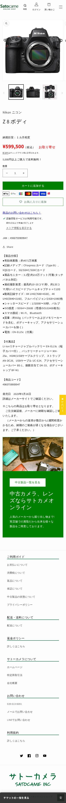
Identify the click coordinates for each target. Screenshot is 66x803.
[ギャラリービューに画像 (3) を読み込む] (49, 92)
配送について (15, 625)
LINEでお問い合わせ (18, 719)
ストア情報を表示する (19, 228)
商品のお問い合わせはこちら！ (22, 212)
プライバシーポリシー (20, 604)
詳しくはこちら (16, 646)
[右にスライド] (62, 93)
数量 (5, 166)
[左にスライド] (4, 93)
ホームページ (15, 667)
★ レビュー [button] (62, 405)
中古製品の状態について (21, 596)
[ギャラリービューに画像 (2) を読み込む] (32, 92)
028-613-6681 (14, 703)
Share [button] (10, 246)
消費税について (16, 572)
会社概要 (12, 683)
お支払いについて (17, 564)
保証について (15, 588)
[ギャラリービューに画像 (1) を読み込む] (16, 92)
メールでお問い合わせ (20, 711)
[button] (60, 7)
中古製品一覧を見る (27, 482)
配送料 (5, 153)
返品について (15, 580)
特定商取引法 (15, 675)
